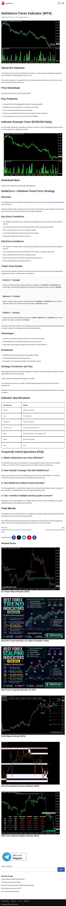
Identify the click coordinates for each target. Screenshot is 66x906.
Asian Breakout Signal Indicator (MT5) (12, 879)
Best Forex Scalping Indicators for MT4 (18, 690)
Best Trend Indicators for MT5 (10, 891)
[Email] (24, 537)
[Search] (63, 3)
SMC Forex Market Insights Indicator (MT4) (20, 836)
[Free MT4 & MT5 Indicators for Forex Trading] (7, 3)
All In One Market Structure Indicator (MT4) (20, 786)
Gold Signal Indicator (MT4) (13, 736)
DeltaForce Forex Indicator (34, 202)
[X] (19, 537)
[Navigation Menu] (59, 3)
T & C (19, 901)
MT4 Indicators (11, 17)
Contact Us (26, 901)
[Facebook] (14, 537)
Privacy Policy (5, 901)
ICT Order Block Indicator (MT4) (15, 591)
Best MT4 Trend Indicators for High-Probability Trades (25, 641)
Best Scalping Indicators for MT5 (11, 888)
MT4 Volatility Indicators (22, 17)
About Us (13, 901)
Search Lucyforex (6, 866)
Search (61, 869)
